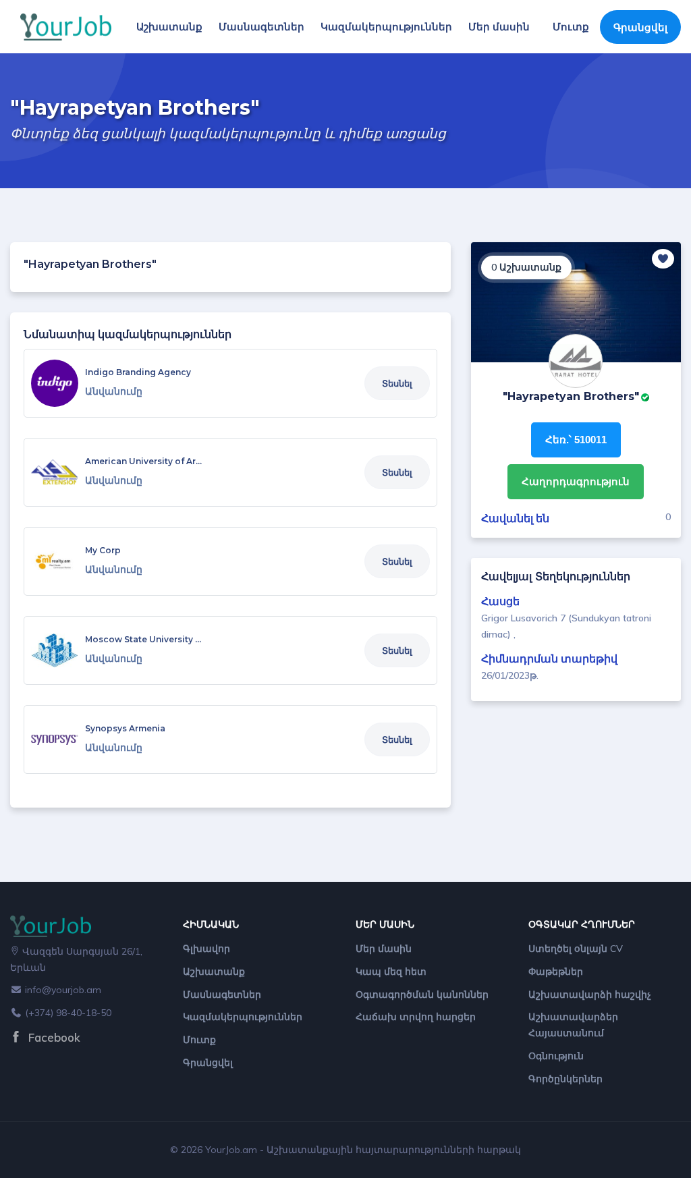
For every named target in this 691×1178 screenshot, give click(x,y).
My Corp (103, 550)
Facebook (52, 1037)
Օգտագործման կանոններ (422, 994)
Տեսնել (397, 383)
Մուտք (571, 26)
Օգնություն (556, 1056)
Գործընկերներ (565, 1079)
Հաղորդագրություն (576, 481)
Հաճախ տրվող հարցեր (416, 1017)
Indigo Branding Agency (138, 372)
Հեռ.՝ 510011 (576, 439)
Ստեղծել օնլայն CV (575, 949)
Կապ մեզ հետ (391, 971)
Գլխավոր (206, 949)
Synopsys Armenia (125, 728)
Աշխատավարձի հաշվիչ (589, 994)
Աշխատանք (169, 26)
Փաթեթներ (555, 971)
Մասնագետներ (261, 26)
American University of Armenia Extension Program (196, 461)
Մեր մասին (499, 26)
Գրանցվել (640, 27)
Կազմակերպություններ (386, 26)
